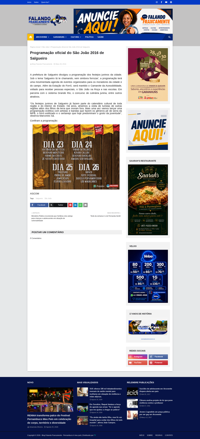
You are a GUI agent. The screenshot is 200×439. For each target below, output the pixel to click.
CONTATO (169, 435)
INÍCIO (141, 435)
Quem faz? (45, 2)
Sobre (36, 2)
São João (45, 47)
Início (29, 2)
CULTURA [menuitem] (75, 37)
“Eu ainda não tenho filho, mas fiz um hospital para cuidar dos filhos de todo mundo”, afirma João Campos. (106, 420)
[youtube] (166, 2)
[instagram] (156, 2)
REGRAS (158, 435)
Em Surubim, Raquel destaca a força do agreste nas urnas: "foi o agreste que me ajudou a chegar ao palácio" (105, 407)
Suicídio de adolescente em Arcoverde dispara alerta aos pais (155, 390)
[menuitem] (30, 37)
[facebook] (161, 2)
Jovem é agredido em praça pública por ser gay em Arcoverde (154, 413)
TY (95, 435)
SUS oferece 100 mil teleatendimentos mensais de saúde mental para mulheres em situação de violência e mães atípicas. (106, 393)
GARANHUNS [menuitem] (58, 37)
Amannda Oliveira (36, 427)
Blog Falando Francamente (42, 64)
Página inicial (35, 47)
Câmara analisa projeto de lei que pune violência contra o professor (156, 401)
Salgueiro (39, 198)
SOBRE (150, 435)
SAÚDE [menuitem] (101, 37)
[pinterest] (171, 2)
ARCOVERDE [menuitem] (41, 37)
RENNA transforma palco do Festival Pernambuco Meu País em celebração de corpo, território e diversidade (49, 419)
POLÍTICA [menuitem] (89, 37)
